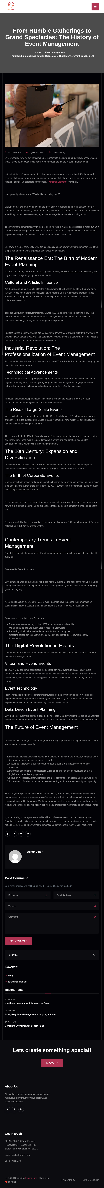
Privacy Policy (68, 1180)
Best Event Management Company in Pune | (27, 1003)
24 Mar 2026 (10, 1011)
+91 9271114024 (13, 1161)
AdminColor (35, 851)
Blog (10, 975)
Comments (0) (58, 152)
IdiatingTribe (31, 1178)
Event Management (55, 52)
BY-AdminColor (14, 152)
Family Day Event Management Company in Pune (30, 1014)
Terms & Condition (90, 1180)
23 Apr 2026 (10, 999)
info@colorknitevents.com (17, 1155)
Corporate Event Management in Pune (24, 1026)
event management (56, 182)
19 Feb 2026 (10, 1022)
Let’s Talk (51, 1063)
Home (38, 52)
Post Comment (17, 941)
